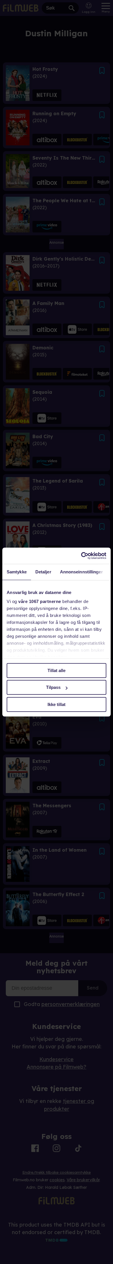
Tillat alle (56, 670)
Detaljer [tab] (43, 571)
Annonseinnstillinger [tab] (81, 571)
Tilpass (53, 687)
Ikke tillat (56, 704)
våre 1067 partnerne (39, 601)
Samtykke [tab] (17, 571)
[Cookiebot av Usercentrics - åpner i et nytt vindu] (81, 555)
